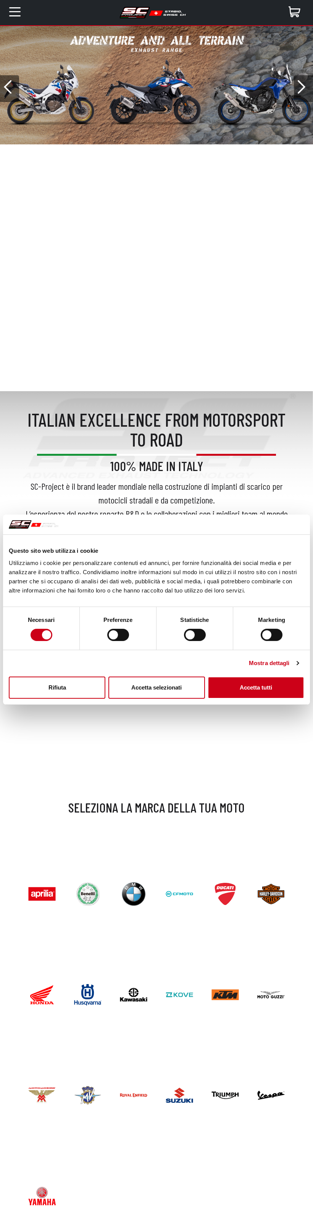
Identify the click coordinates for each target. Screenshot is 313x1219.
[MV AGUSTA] (88, 1094)
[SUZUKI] (179, 1094)
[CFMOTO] (179, 893)
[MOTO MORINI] (42, 1094)
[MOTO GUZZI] (271, 993)
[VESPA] (271, 1094)
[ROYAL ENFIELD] (133, 1094)
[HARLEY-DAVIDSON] (271, 893)
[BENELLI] (88, 893)
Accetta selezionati (156, 687)
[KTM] (225, 993)
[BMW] (133, 893)
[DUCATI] (225, 893)
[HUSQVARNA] (88, 993)
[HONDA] (42, 993)
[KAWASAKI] (133, 993)
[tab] (151, 150)
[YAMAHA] (42, 1195)
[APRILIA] (42, 893)
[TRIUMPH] (225, 1094)
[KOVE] (179, 993)
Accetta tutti (256, 687)
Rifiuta (57, 687)
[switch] (118, 635)
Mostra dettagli (269, 663)
